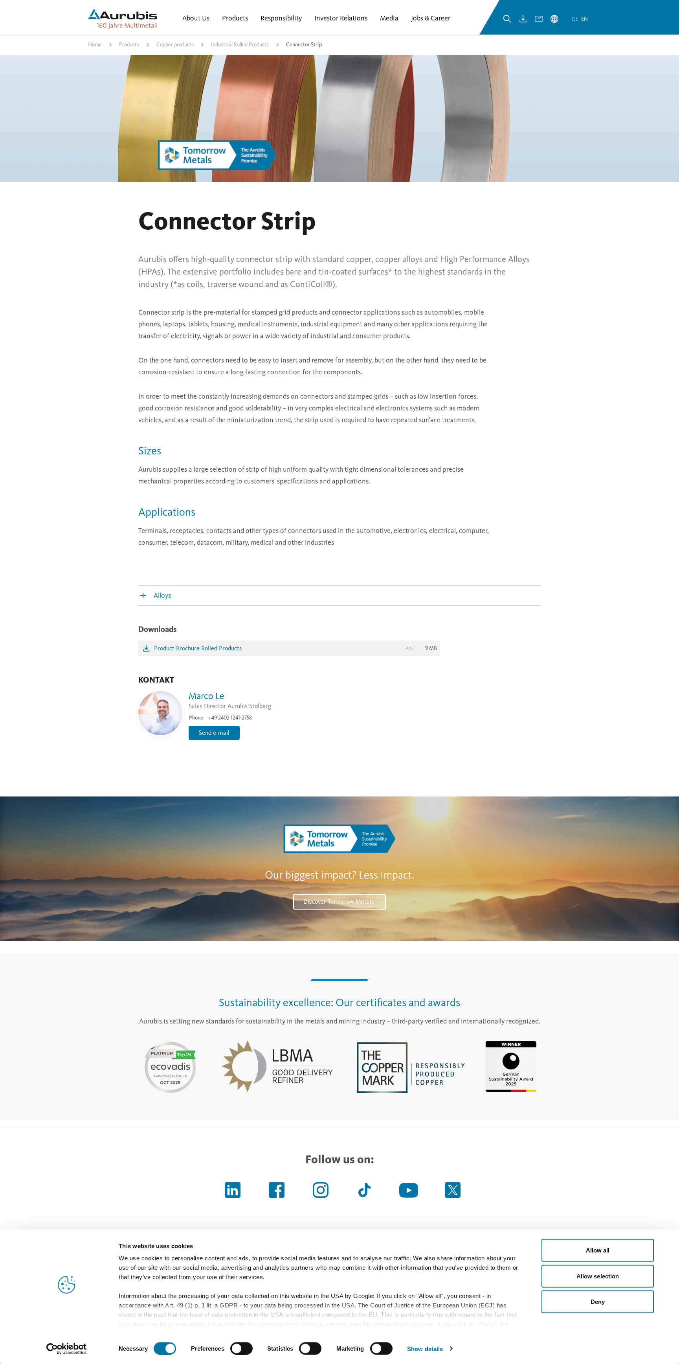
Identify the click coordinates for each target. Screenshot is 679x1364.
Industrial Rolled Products (240, 44)
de (576, 19)
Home (95, 44)
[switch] (241, 1348)
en (584, 19)
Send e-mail (214, 732)
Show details (425, 1348)
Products (129, 44)
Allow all (598, 1250)
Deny (598, 1301)
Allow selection (597, 1275)
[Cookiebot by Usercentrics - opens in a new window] (66, 1349)
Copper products (175, 44)
